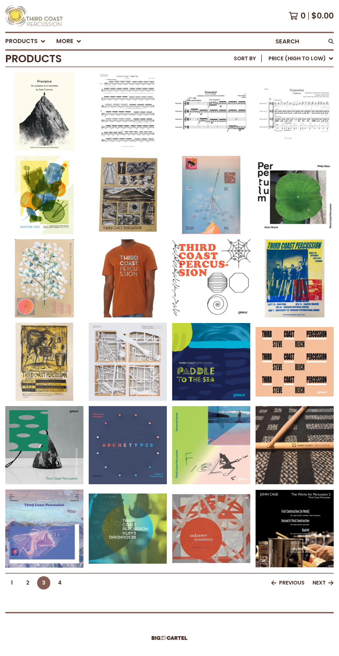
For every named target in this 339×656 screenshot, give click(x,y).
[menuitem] (25, 41)
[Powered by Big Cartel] (169, 638)
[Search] (331, 41)
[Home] (34, 15)
